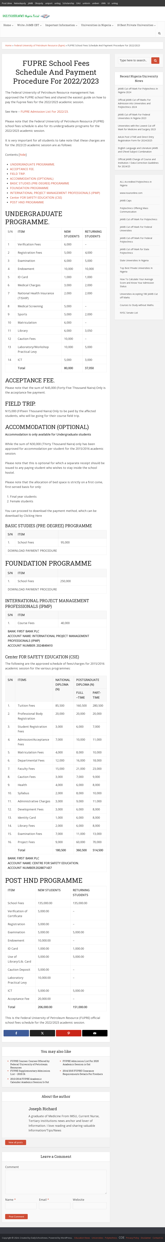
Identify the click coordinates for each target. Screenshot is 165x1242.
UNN (103, 3)
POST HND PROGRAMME (27, 202)
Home (7, 25)
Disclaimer (146, 1237)
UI (109, 3)
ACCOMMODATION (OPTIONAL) (31, 179)
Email (44, 1200)
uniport (48, 3)
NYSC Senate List (129, 312)
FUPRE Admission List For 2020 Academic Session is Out (81, 1063)
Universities (97, 1237)
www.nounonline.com (131, 192)
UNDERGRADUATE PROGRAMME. (32, 164)
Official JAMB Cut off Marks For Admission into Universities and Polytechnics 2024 (134, 103)
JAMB (30, 3)
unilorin (86, 3)
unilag (57, 3)
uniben (95, 3)
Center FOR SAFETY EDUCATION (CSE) (36, 197)
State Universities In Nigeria (134, 260)
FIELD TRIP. (17, 174)
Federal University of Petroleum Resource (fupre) (39, 45)
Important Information (60, 25)
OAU (78, 3)
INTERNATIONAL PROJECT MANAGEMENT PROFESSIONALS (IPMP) (55, 193)
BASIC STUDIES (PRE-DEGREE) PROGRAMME (39, 183)
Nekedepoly (20, 3)
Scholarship (68, 3)
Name (10, 1200)
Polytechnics (111, 1237)
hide (23, 155)
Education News (82, 1237)
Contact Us (158, 1237)
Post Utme (7, 3)
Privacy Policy (132, 1237)
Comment (12, 1167)
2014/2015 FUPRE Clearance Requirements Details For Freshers (83, 1072)
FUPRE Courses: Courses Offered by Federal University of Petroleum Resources (29, 1064)
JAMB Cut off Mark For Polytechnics (138, 219)
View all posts (16, 1142)
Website (78, 1200)
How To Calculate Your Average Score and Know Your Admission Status (137, 283)
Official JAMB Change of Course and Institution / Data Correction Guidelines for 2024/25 (138, 163)
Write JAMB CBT (28, 25)
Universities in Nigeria (96, 25)
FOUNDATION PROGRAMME (29, 188)
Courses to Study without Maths (137, 305)
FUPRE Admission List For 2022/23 (44, 111)
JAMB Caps (125, 200)
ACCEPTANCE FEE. (22, 169)
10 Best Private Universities (135, 25)
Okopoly (39, 3)
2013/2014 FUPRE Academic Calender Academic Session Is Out (29, 1080)
